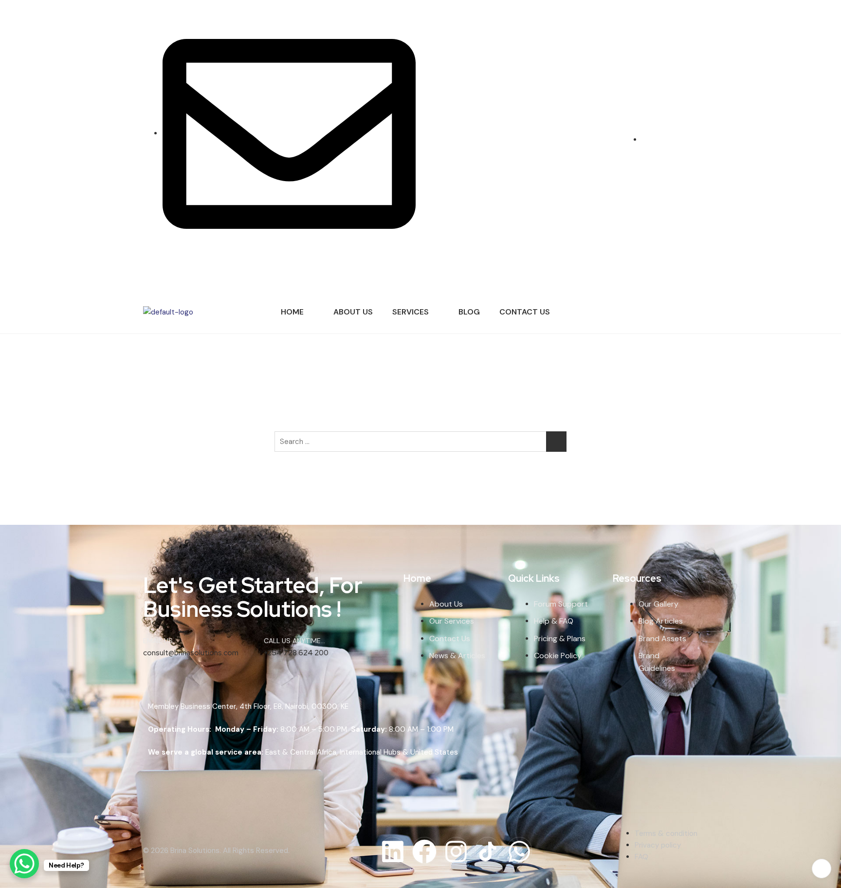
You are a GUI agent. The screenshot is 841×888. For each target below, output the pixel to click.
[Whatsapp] (519, 850)
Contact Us (524, 312)
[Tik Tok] (695, 144)
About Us (353, 312)
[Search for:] (420, 441)
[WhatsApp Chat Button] (24, 863)
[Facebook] (680, 144)
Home (292, 312)
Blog (469, 312)
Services (410, 312)
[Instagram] (687, 144)
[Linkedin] (392, 850)
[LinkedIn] (674, 144)
